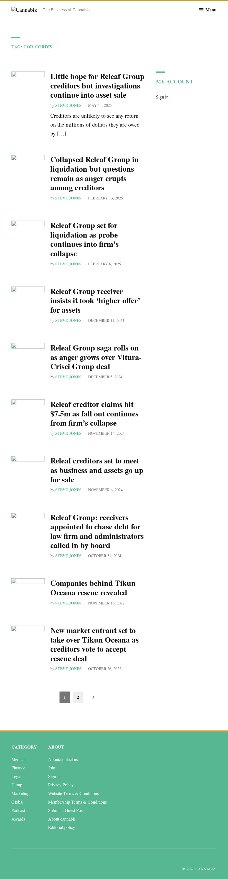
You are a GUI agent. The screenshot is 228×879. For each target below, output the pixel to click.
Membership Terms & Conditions (77, 802)
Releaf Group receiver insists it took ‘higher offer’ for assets (95, 300)
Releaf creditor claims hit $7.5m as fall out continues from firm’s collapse (94, 413)
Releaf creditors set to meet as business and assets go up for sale (96, 470)
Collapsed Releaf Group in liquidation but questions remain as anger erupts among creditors (94, 173)
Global (17, 802)
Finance (18, 768)
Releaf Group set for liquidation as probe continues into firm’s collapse (84, 239)
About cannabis (62, 819)
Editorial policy (61, 827)
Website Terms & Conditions (73, 793)
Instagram (192, 857)
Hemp (16, 784)
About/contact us (63, 759)
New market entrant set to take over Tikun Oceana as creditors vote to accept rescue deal (94, 644)
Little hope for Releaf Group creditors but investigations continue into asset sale (97, 85)
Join (51, 768)
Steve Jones (68, 105)
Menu (211, 10)
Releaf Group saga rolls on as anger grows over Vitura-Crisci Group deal (96, 357)
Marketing (20, 793)
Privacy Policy (61, 784)
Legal (16, 776)
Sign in (162, 97)
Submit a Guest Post (66, 810)
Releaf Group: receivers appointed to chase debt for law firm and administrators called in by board (97, 531)
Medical (18, 759)
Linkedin (179, 857)
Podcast (18, 810)
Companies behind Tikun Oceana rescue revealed (93, 587)
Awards (18, 819)
